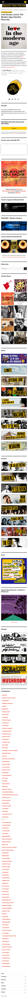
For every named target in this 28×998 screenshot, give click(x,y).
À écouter (3, 985)
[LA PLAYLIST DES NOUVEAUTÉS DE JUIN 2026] (7, 298)
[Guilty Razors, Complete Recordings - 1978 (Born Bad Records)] (7, 337)
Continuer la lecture (11, 67)
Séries (2, 982)
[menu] (3, 1)
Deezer (4, 191)
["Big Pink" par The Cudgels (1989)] (20, 298)
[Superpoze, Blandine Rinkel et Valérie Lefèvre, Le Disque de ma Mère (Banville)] (7, 324)
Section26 (4, 996)
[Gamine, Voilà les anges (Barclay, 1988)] (7, 311)
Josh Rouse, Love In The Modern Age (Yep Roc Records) (12, 17)
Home (2, 973)
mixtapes (23, 191)
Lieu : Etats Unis (5, 73)
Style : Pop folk (13, 73)
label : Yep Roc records (20, 71)
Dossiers (3, 992)
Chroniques (3, 976)
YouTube (12, 191)
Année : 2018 (11, 71)
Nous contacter (15, 133)
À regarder (3, 989)
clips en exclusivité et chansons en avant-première (13, 257)
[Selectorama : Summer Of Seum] (20, 285)
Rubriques (3, 979)
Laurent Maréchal (7, 70)
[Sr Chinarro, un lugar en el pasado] (20, 324)
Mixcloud (18, 192)
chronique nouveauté (6, 12)
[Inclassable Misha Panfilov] (20, 311)
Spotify (8, 191)
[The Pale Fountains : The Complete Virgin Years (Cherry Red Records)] (20, 337)
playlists (18, 189)
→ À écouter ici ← (14, 622)
